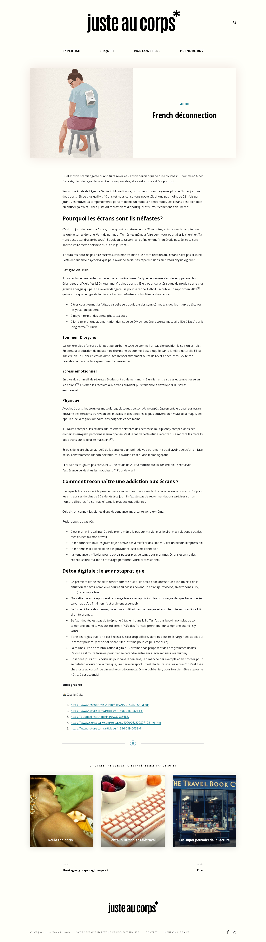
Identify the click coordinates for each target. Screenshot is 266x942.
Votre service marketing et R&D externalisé (108, 932)
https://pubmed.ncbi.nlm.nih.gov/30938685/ (100, 717)
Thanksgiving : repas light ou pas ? (85, 870)
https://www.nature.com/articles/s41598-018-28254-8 (107, 711)
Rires (200, 870)
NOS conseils (146, 51)
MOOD (185, 104)
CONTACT (152, 932)
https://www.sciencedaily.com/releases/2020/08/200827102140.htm (116, 723)
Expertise (71, 51)
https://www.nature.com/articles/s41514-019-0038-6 (106, 728)
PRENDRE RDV (192, 51)
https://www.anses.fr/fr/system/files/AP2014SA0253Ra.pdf (110, 705)
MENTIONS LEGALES (176, 932)
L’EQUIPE (107, 51)
